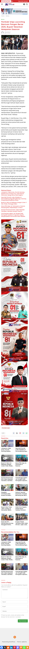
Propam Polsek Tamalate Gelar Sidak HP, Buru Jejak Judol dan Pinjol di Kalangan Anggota (21, 523)
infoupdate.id (7, 32)
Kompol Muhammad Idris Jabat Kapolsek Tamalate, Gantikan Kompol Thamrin (12, 210)
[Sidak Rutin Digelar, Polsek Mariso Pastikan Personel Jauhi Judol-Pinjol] (21, 502)
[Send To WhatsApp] (26, 433)
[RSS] (14, 637)
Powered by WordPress (8, 641)
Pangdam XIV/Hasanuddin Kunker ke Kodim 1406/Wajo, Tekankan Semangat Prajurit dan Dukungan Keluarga (7, 494)
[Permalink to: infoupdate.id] (2, 32)
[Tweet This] (17, 433)
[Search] (27, 4)
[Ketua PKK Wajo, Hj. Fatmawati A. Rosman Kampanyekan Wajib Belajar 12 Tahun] (21, 458)
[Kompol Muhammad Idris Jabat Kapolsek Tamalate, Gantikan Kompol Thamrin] (7, 472)
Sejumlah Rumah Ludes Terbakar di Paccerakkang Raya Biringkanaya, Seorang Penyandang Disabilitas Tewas (13, 199)
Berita (2, 19)
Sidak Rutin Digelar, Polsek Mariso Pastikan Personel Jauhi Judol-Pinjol (21, 508)
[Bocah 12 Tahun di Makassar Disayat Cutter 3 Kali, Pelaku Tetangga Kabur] (7, 458)
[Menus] (2, 4)
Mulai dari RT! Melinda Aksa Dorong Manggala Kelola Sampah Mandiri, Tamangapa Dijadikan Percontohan (7, 523)
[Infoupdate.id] (9, 4)
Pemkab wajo (6, 428)
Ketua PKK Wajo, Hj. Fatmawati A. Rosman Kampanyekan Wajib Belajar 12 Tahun (13, 206)
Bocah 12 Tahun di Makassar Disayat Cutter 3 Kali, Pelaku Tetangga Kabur (14, 203)
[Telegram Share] (23, 433)
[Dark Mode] (24, 4)
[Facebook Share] (13, 433)
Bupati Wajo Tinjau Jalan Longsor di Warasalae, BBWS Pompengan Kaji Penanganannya (6, 508)
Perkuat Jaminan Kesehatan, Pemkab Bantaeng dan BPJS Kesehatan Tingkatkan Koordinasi (21, 494)
